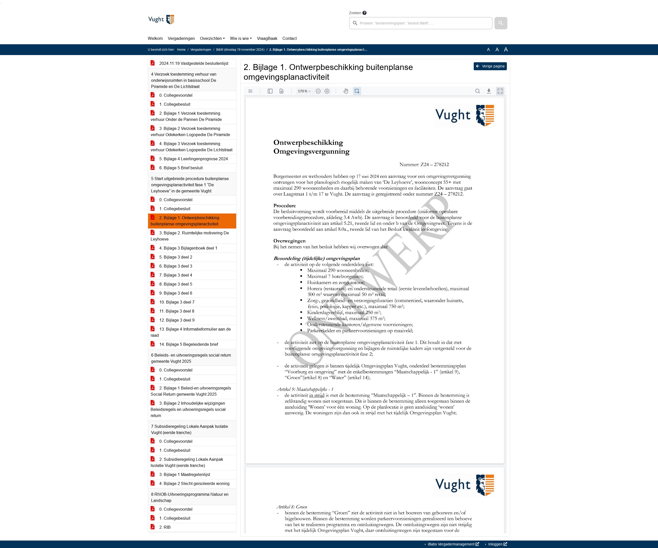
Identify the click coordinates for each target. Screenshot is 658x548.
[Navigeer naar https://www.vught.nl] (161, 19)
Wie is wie (239, 38)
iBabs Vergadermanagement (451, 544)
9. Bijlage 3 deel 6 (175, 293)
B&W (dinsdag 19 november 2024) (240, 49)
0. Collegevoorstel (175, 95)
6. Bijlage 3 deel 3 (175, 266)
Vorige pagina (493, 66)
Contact (289, 38)
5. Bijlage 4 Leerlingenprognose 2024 (193, 159)
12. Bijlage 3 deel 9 (176, 320)
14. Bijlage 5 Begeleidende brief (188, 344)
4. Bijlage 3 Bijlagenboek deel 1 (187, 248)
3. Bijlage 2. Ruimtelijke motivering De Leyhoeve (190, 236)
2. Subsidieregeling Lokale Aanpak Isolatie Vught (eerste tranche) (187, 462)
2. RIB (164, 527)
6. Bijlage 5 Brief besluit (180, 168)
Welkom (155, 38)
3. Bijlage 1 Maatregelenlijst (184, 474)
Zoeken (355, 13)
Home (181, 49)
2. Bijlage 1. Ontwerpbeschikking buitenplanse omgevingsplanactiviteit (185, 221)
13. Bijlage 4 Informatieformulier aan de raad (191, 332)
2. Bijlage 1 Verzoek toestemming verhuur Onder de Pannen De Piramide (186, 116)
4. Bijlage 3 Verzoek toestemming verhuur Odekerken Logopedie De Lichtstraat (191, 147)
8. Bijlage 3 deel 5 (175, 284)
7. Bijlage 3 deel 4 (175, 275)
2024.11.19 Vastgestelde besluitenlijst (193, 63)
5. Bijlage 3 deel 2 (175, 257)
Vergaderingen (181, 38)
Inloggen (495, 544)
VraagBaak (267, 38)
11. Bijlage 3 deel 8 (176, 311)
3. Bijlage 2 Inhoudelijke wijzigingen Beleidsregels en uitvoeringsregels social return (188, 409)
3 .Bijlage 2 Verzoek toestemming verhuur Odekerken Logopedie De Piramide (190, 131)
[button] (501, 23)
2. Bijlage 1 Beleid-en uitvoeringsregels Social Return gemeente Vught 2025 (191, 391)
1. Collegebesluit (174, 104)
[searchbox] (420, 23)
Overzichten (211, 38)
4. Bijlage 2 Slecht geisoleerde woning (194, 483)
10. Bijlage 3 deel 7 (176, 302)
